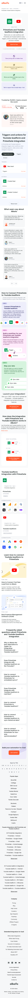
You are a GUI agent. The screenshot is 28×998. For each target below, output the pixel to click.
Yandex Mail (13, 817)
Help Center (14, 908)
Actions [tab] (5, 158)
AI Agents (14, 925)
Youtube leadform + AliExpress (14, 883)
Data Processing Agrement (14, 972)
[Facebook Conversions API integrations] (4, 541)
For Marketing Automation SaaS (14, 949)
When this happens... (11, 439)
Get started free (14, 407)
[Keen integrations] (15, 509)
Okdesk (13, 806)
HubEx (14, 823)
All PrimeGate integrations (14, 833)
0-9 (3, 765)
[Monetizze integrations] (4, 547)
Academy (14, 911)
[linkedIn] (12, 962)
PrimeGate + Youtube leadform (14, 855)
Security (14, 977)
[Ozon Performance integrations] (9, 547)
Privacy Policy (14, 969)
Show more (14, 203)
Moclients (13, 803)
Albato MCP (14, 952)
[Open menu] (24, 3)
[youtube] (15, 962)
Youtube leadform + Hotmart (14, 869)
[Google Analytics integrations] (9, 504)
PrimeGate (15, 8)
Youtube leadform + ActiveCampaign (14, 877)
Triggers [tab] (19, 154)
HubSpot (13, 812)
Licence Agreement (14, 967)
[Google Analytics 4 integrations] (15, 504)
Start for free (14, 44)
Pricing (14, 903)
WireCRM (13, 780)
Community (14, 919)
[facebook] (8, 962)
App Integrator (14, 914)
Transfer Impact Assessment (14, 974)
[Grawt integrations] (4, 509)
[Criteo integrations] (20, 541)
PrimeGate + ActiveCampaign (14, 844)
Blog (14, 906)
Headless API (14, 955)
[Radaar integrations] (15, 547)
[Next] (15, 283)
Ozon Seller (13, 797)
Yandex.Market (13, 791)
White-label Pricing (14, 938)
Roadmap (14, 916)
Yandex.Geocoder (13, 799)
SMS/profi (13, 820)
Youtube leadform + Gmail (14, 874)
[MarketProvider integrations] (20, 509)
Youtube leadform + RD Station (14, 880)
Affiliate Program (14, 922)
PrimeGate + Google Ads (14, 852)
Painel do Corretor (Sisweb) (13, 809)
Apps (11, 8)
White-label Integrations (14, 936)
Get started (14, 752)
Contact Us (14, 979)
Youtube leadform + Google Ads (14, 885)
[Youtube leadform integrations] (15, 541)
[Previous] (12, 283)
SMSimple (14, 788)
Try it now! (23, 171)
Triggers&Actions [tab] (8, 154)
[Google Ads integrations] (9, 541)
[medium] (19, 962)
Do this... (8, 448)
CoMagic (13, 783)
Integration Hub (5, 8)
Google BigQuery (14, 814)
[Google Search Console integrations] (20, 504)
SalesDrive (13, 794)
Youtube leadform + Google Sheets (14, 871)
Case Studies (14, 941)
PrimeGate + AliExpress (14, 850)
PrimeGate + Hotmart (14, 836)
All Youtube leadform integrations (14, 866)
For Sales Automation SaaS (14, 946)
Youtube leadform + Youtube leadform (14, 888)
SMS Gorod (13, 785)
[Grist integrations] (9, 509)
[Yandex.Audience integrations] (20, 547)
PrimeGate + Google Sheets (14, 838)
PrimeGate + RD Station (14, 847)
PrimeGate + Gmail (14, 841)
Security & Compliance (14, 944)
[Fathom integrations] (4, 504)
